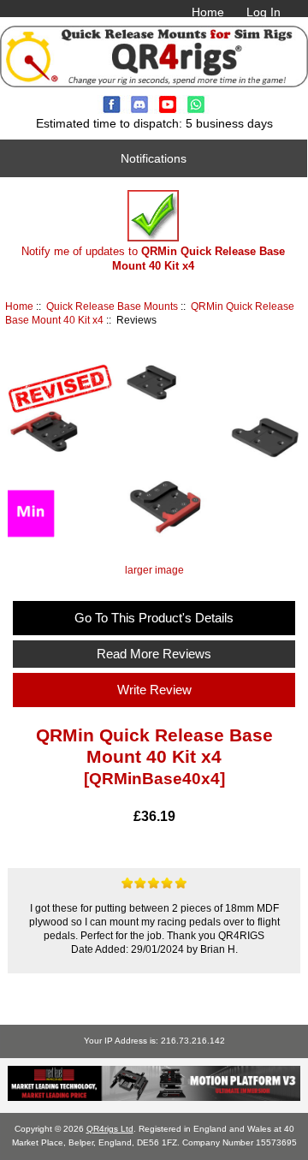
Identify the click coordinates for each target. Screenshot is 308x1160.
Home (208, 12)
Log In (263, 12)
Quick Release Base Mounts (112, 306)
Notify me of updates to (153, 258)
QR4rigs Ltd (109, 1128)
